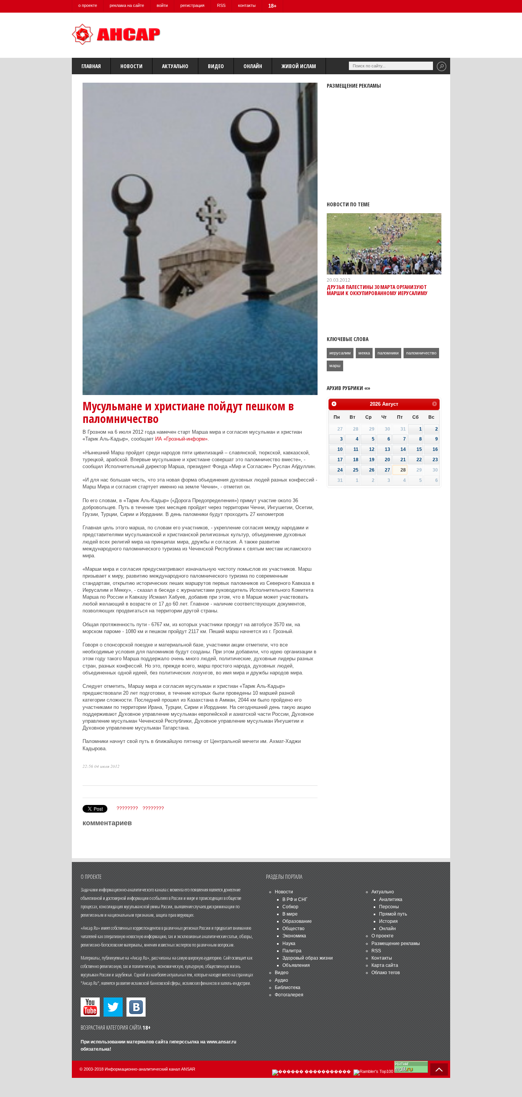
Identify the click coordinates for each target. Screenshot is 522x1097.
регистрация (192, 5)
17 (340, 459)
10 (340, 449)
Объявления (296, 965)
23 (435, 459)
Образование (297, 921)
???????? (127, 808)
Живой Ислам (299, 66)
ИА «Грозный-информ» (181, 439)
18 (355, 459)
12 (371, 449)
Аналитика (390, 899)
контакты (247, 5)
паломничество (421, 353)
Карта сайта (384, 965)
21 (403, 459)
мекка (364, 353)
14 (403, 449)
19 (371, 459)
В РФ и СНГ (295, 899)
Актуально (175, 66)
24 (340, 470)
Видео (216, 66)
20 (387, 459)
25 (355, 470)
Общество (293, 928)
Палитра (292, 950)
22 (419, 459)
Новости (131, 66)
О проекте (382, 936)
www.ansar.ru (221, 1042)
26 (371, 470)
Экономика (294, 936)
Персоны (389, 906)
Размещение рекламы (395, 943)
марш (334, 365)
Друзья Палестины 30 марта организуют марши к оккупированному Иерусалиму (377, 289)
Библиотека (287, 987)
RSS (221, 5)
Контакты (381, 958)
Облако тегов (385, 972)
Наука (288, 943)
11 (355, 449)
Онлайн (252, 66)
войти (162, 5)
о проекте (87, 5)
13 (387, 449)
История (388, 921)
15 (419, 449)
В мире (290, 914)
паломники (388, 353)
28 (403, 470)
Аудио (281, 980)
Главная (91, 66)
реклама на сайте (127, 5)
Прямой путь (393, 914)
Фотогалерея (289, 994)
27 (387, 470)
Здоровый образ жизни (307, 958)
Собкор (290, 906)
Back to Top (439, 1069)
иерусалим (340, 353)
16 (435, 449)
